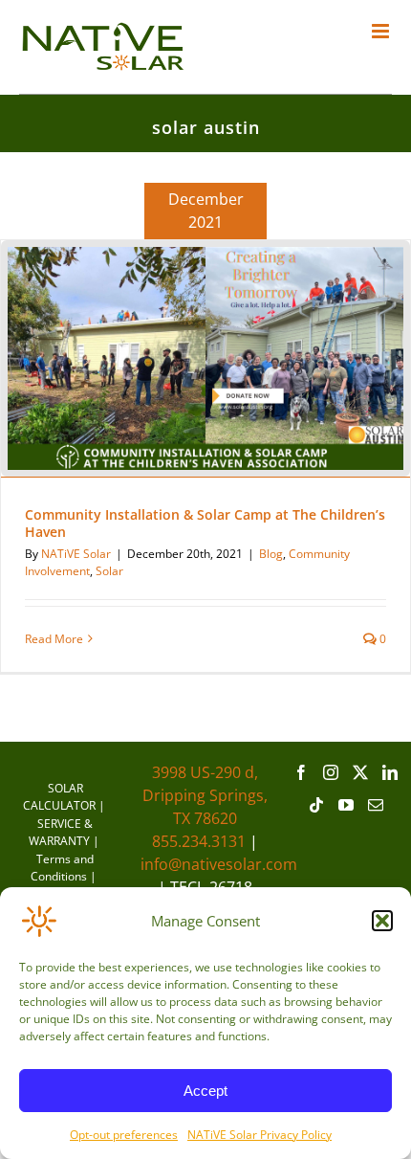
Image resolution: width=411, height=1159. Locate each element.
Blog (271, 554)
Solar (109, 571)
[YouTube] (346, 805)
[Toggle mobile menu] (382, 31)
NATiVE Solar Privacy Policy (259, 1134)
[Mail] (375, 805)
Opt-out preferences (124, 1134)
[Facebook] (301, 772)
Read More (54, 639)
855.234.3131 (199, 841)
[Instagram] (330, 772)
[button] (382, 920)
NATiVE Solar (76, 554)
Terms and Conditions (62, 867)
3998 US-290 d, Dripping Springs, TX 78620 (205, 795)
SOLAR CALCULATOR (59, 797)
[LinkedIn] (390, 772)
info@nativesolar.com (219, 864)
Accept (205, 1090)
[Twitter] (360, 772)
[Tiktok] (316, 805)
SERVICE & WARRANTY (61, 832)
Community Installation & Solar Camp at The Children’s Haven (205, 523)
